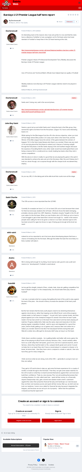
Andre (11, 258)
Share (60, 21)
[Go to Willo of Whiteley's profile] (45, 445)
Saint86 (11, 283)
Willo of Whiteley (55, 446)
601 (12, 275)
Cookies (51, 465)
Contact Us (42, 465)
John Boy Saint (11, 123)
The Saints (24, 23)
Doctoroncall (15, 20)
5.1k (12, 48)
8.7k (12, 301)
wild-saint (11, 232)
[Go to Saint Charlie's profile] (11, 204)
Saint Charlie (11, 197)
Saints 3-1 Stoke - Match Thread (58, 444)
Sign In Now (58, 420)
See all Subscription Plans (31, 450)
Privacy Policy (32, 465)
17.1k (12, 214)
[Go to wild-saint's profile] (11, 239)
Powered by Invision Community (41, 469)
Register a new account (23, 420)
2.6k (12, 250)
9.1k (12, 141)
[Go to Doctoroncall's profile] (6, 21)
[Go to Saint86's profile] (11, 290)
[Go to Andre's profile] (11, 264)
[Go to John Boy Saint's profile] (11, 130)
